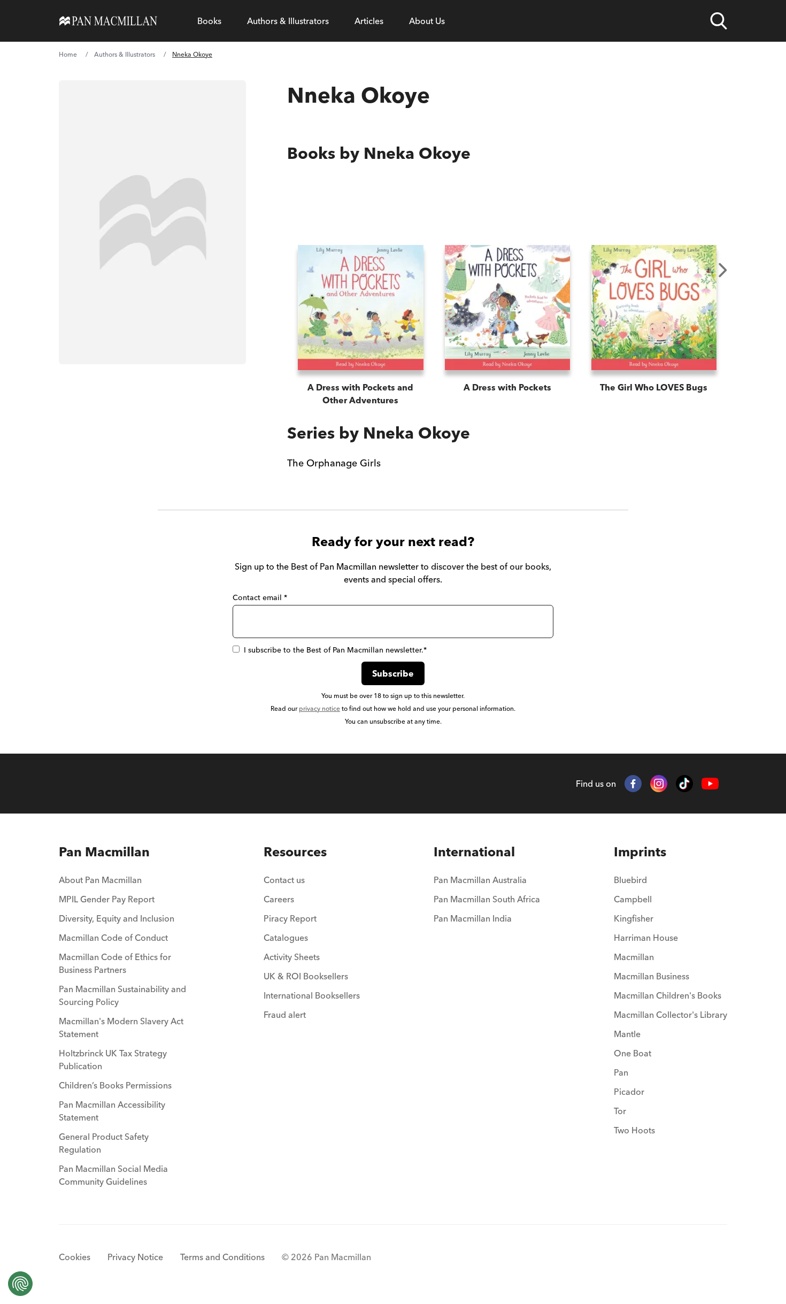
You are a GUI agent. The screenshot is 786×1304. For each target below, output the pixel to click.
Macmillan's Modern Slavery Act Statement (121, 1027)
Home (68, 54)
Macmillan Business (651, 976)
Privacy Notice (135, 1257)
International (474, 852)
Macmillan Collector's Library (670, 1014)
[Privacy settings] (20, 1283)
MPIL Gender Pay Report (107, 899)
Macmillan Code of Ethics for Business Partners (115, 963)
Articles (369, 21)
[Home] (108, 20)
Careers (279, 899)
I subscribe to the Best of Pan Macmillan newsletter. (335, 650)
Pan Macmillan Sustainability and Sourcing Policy (122, 995)
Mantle (627, 1034)
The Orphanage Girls (334, 463)
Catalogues (286, 937)
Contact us (284, 880)
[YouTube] (710, 784)
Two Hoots (634, 1130)
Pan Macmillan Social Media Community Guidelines (113, 1175)
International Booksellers (312, 995)
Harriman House (646, 937)
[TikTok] (684, 783)
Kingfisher (633, 918)
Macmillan (634, 957)
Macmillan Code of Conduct (113, 937)
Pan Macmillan (104, 852)
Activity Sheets (292, 957)
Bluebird (630, 880)
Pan (621, 1072)
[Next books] (723, 270)
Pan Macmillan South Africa (487, 899)
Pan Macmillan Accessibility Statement (112, 1111)
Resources (295, 852)
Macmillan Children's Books (667, 995)
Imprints (640, 852)
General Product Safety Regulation (104, 1143)
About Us (427, 21)
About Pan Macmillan (100, 880)
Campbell (633, 899)
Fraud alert (285, 1014)
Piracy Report (290, 918)
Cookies (74, 1257)
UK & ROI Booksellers (306, 976)
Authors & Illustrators (288, 21)
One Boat (632, 1053)
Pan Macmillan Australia (480, 880)
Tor (620, 1111)
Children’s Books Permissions (115, 1085)
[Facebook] (633, 783)
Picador (629, 1091)
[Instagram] (658, 783)
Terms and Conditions (222, 1257)
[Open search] (718, 20)
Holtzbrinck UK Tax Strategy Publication (113, 1059)
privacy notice (319, 708)
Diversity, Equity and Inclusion (116, 918)
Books (209, 21)
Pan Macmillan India (473, 918)
